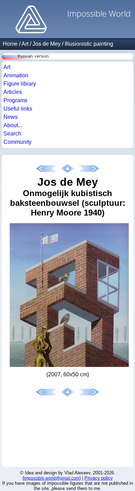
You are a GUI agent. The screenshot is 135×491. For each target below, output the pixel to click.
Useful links (17, 109)
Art (24, 44)
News (10, 117)
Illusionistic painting (89, 44)
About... (12, 125)
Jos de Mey (47, 44)
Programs (15, 100)
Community (17, 142)
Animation (15, 75)
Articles (12, 92)
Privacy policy (98, 478)
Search (12, 134)
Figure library (19, 84)
